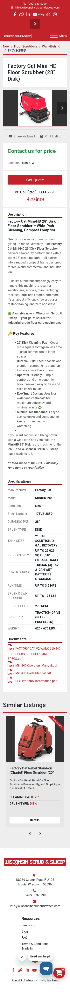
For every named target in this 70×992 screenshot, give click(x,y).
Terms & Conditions (35, 944)
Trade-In (27, 948)
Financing (28, 925)
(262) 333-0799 (37, 3)
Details (34, 820)
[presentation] (30, 833)
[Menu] (54, 36)
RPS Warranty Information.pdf (36, 681)
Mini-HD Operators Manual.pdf (36, 665)
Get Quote (35, 180)
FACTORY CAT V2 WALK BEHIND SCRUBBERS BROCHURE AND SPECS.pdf (34, 654)
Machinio (52, 980)
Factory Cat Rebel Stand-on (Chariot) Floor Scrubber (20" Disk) (32, 772)
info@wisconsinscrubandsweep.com (37, 7)
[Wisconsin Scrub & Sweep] (35, 861)
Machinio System (22, 980)
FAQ (24, 937)
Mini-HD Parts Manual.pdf (33, 673)
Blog (25, 931)
